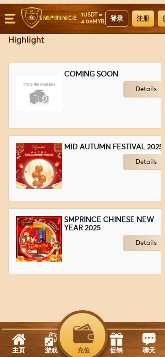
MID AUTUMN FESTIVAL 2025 (113, 147)
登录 (116, 18)
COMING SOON (91, 74)
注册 (143, 18)
